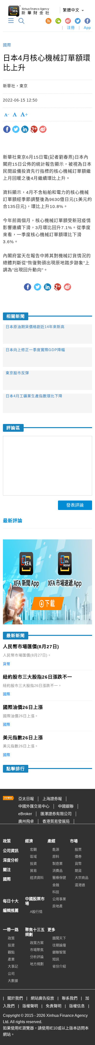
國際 (7, 45)
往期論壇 (59, 945)
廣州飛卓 (26, 821)
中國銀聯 (66, 806)
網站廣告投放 (42, 998)
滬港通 (80, 885)
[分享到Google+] (34, 129)
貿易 (33, 870)
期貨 (78, 870)
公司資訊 (11, 851)
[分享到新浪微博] (43, 129)
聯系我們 (69, 998)
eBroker (25, 814)
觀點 (11, 952)
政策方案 (37, 943)
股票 (78, 849)
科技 (55, 892)
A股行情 (36, 912)
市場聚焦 (37, 950)
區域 (33, 856)
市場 (74, 841)
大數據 (13, 981)
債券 (78, 856)
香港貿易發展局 (56, 821)
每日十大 (11, 901)
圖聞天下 (59, 938)
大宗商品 (81, 878)
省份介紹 (59, 966)
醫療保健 (59, 878)
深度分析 (11, 860)
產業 (11, 959)
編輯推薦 (11, 910)
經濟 (29, 841)
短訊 (55, 959)
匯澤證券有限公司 (56, 814)
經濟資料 (37, 878)
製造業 (57, 863)
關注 (7, 870)
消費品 (57, 870)
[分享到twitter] (15, 129)
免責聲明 (53, 1006)
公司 (11, 974)
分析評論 (37, 957)
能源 (55, 849)
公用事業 (59, 899)
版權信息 (77, 1006)
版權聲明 (30, 1006)
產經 (51, 841)
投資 (33, 863)
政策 (7, 841)
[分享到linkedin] (24, 129)
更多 (51, 930)
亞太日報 (26, 799)
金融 (55, 885)
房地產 (57, 906)
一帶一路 (11, 930)
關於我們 (15, 998)
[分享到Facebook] (6, 129)
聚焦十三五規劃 (35, 932)
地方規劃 (37, 964)
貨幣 (78, 863)
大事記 (13, 966)
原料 (55, 856)
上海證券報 (52, 799)
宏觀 (33, 849)
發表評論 (75, 505)
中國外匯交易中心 (33, 806)
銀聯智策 (59, 952)
